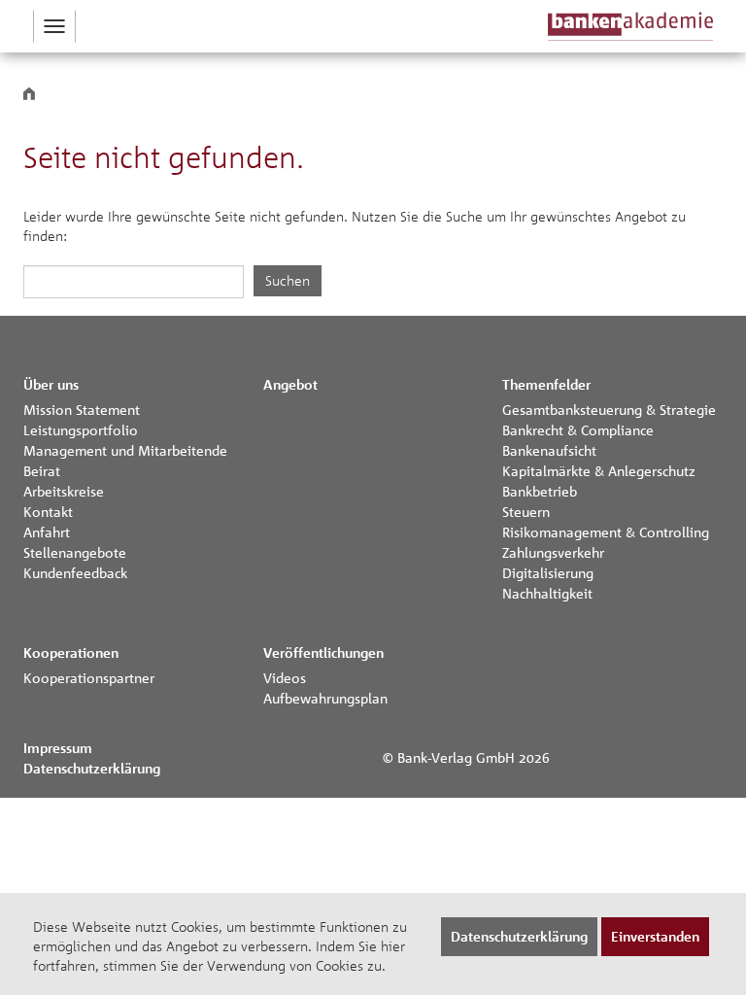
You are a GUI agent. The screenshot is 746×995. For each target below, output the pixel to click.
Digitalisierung (547, 572)
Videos (284, 677)
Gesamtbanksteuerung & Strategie (609, 409)
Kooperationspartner (88, 677)
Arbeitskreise (63, 490)
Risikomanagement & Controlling (605, 531)
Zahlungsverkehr (553, 552)
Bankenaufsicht (549, 450)
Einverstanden (655, 936)
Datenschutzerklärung (91, 768)
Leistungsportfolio (80, 429)
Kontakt (48, 511)
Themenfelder (546, 384)
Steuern (526, 511)
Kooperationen (71, 652)
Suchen (287, 280)
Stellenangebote (74, 552)
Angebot (290, 384)
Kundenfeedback (75, 572)
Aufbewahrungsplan (325, 697)
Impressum (57, 747)
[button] (54, 26)
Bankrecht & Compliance (578, 429)
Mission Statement (81, 409)
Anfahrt (46, 531)
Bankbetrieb (539, 490)
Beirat (41, 470)
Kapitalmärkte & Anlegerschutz (598, 470)
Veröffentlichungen (323, 652)
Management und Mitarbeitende (125, 450)
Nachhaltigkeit (547, 592)
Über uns (51, 384)
